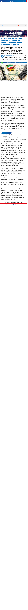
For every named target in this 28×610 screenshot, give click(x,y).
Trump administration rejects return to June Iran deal (14, 139)
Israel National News (5, 28)
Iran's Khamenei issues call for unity (10, 137)
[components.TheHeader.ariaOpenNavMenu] (4, 1)
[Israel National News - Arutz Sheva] (14, 1)
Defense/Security (13, 28)
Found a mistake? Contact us (13, 204)
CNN (7, 59)
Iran (3, 59)
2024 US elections (13, 59)
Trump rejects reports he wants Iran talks (11, 141)
